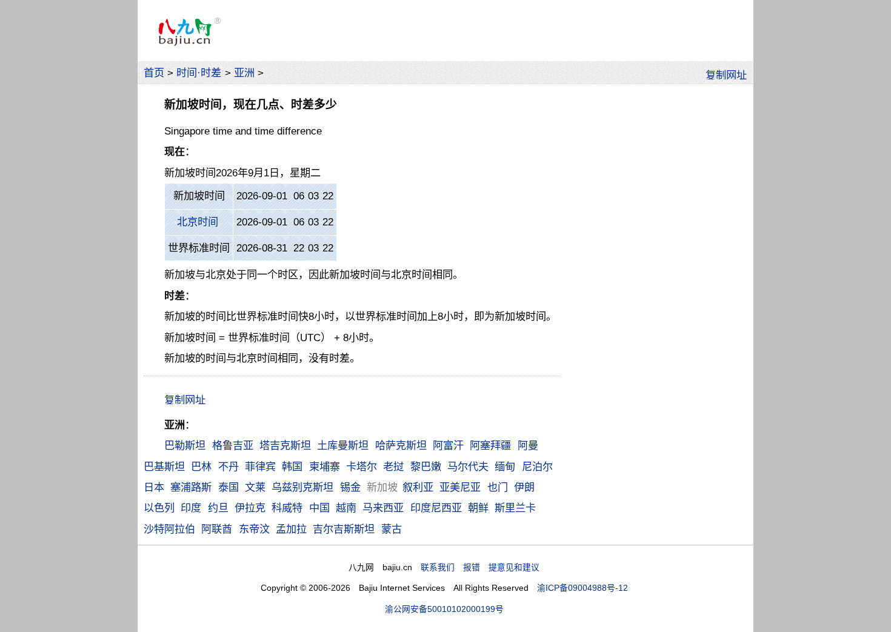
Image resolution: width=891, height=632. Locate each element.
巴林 (201, 467)
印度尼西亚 (436, 508)
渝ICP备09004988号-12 (582, 588)
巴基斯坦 (164, 467)
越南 (346, 508)
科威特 (287, 508)
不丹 (228, 467)
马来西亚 (383, 508)
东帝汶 (254, 529)
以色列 (159, 508)
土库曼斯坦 (343, 445)
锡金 (350, 487)
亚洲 (244, 73)
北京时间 (197, 222)
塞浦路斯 (191, 487)
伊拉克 (250, 508)
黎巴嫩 (425, 467)
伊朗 (524, 487)
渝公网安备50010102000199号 (444, 609)
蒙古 (391, 529)
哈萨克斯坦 (401, 445)
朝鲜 (478, 508)
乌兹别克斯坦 (302, 487)
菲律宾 (260, 467)
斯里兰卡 (515, 508)
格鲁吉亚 (232, 445)
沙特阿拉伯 (169, 529)
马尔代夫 (468, 467)
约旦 (218, 508)
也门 (497, 487)
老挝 (393, 467)
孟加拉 (291, 529)
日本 (154, 487)
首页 (154, 73)
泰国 (228, 487)
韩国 (292, 467)
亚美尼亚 (460, 487)
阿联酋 (216, 529)
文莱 (255, 487)
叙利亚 (417, 487)
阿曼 (528, 445)
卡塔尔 (361, 467)
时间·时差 (198, 73)
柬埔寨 (324, 467)
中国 (319, 508)
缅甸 (505, 467)
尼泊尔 (537, 467)
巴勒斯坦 (184, 445)
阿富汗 (448, 445)
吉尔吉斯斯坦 (344, 529)
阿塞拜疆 (490, 445)
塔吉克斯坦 (285, 445)
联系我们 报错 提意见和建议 (480, 567)
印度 (191, 508)
